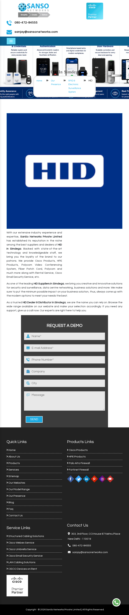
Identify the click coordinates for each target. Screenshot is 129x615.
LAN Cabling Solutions (21, 562)
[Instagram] (102, 478)
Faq (10, 509)
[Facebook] (70, 478)
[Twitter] (78, 478)
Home (39, 81)
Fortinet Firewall (78, 469)
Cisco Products (78, 450)
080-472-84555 (26, 22)
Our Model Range (19, 489)
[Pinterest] (94, 478)
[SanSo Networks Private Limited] (34, 9)
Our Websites (16, 482)
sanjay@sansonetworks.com (90, 552)
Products (14, 463)
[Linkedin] (86, 478)
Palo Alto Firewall (79, 463)
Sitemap (13, 476)
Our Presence (16, 496)
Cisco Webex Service (21, 542)
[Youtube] (110, 478)
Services (13, 469)
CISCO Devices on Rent (22, 569)
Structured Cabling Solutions (26, 536)
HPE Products (77, 456)
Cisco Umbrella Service (22, 549)
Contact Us (15, 515)
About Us (14, 456)
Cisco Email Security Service (25, 555)
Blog (11, 502)
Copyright (31, 609)
